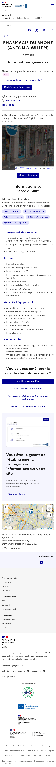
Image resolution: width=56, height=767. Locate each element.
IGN (49, 528)
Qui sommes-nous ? (9, 619)
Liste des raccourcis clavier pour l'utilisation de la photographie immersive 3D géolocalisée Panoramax (27, 118)
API (3, 601)
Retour (10, 36)
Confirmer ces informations (28, 388)
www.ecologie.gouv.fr (11, 665)
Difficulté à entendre (39, 217)
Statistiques (6, 624)
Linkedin (44, 30)
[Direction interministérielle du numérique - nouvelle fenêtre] (28, 733)
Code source (31, 750)
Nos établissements (9, 578)
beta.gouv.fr (37, 671)
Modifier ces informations (17, 87)
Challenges (6, 590)
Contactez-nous (8, 628)
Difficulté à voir (13, 211)
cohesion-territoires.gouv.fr (14, 671)
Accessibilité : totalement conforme (26, 746)
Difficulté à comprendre (16, 222)
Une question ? (7, 586)
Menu (52, 3)
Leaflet (40, 528)
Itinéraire (6, 104)
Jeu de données (8, 609)
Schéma (5, 605)
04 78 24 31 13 (13, 100)
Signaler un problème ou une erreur (28, 406)
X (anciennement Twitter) (36, 30)
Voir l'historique (12, 547)
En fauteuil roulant (14, 217)
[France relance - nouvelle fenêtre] (28, 693)
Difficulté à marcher (36, 211)
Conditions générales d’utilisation (38, 755)
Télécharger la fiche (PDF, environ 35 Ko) (24, 79)
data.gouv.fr (7, 676)
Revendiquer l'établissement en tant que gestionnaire (28, 397)
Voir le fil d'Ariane (8, 26)
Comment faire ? (16, 493)
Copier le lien (51, 30)
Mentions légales (47, 750)
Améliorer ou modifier (28, 381)
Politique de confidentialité (14, 755)
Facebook (29, 30)
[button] (6, 507)
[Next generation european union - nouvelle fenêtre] (28, 706)
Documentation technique (12, 750)
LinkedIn (41, 562)
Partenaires (6, 582)
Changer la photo (28, 175)
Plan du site (6, 746)
